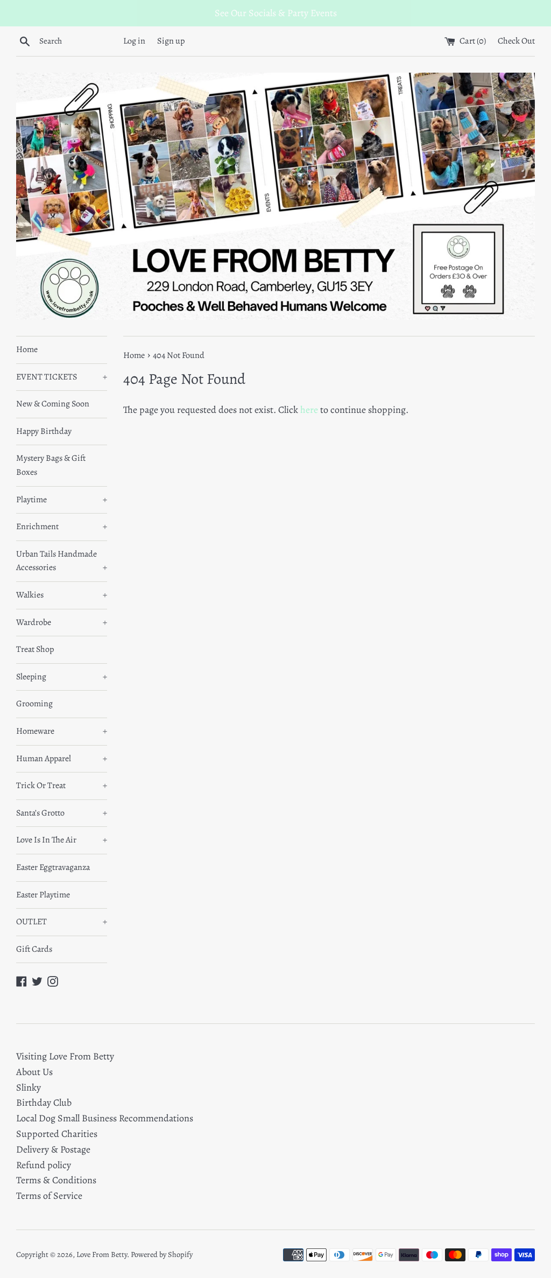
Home (27, 349)
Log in (134, 41)
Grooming (34, 704)
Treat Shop (35, 649)
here (309, 409)
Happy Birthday (44, 431)
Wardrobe (61, 622)
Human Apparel (61, 758)
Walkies (61, 595)
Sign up (171, 41)
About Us (34, 1071)
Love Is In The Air (61, 840)
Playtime (61, 499)
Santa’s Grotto (61, 813)
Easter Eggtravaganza (53, 867)
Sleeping (61, 677)
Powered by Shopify (162, 1254)
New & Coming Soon (52, 404)
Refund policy (43, 1164)
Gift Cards (34, 949)
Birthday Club (44, 1102)
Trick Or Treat (61, 785)
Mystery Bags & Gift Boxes (51, 465)
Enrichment (61, 526)
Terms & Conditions (56, 1180)
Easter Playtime (43, 895)
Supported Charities (56, 1133)
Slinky (28, 1087)
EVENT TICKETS (61, 377)
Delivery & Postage (53, 1149)
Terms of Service (49, 1195)
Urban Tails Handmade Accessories (61, 561)
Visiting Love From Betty (65, 1056)
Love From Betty (101, 1254)
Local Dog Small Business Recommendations (104, 1118)
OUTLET (61, 922)
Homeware (61, 731)
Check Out (516, 41)
